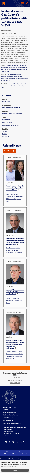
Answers (5, 409)
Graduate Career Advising (10, 415)
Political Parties (18, 197)
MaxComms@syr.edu (15, 380)
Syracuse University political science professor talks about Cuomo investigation (15, 85)
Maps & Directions (6, 454)
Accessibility (15, 452)
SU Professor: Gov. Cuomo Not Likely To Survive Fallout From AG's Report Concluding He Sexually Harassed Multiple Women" (14, 68)
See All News (8, 151)
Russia (20, 300)
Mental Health (18, 354)
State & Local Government (10, 125)
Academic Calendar (6, 452)
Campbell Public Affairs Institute (12, 113)
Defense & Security (17, 351)
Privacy (18, 454)
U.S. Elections (18, 252)
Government (6, 119)
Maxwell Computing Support (11, 423)
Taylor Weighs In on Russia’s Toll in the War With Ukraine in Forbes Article (15, 292)
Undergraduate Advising (10, 412)
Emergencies (22, 452)
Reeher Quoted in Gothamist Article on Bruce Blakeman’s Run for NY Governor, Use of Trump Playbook (15, 241)
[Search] (27, 3)
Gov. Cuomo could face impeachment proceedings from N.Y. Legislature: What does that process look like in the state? (14, 77)
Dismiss (15, 470)
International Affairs (12, 300)
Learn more (13, 466)
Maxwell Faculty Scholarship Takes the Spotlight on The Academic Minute (15, 188)
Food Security (14, 194)
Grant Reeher (6, 102)
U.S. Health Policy (11, 199)
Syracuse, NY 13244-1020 (12, 433)
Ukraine (8, 303)
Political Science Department (11, 108)
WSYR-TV (5, 137)
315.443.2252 (8, 435)
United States (10, 358)
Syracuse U (24, 454)
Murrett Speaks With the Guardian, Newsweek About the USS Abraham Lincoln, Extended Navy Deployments (15, 344)
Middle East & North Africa (14, 356)
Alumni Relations (8, 420)
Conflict (8, 298)
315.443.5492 (15, 383)
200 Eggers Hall (8, 431)
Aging (7, 194)
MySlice (13, 454)
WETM (4, 134)
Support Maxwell (8, 418)
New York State (7, 122)
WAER (4, 131)
